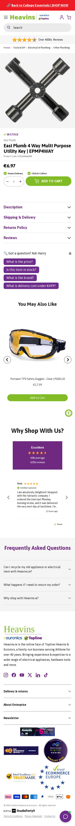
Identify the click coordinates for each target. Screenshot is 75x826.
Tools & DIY (19, 47)
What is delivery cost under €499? (31, 286)
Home (7, 47)
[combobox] (37, 27)
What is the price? (19, 262)
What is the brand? (20, 278)
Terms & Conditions (13, 816)
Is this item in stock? (21, 270)
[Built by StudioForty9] (19, 812)
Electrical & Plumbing (39, 47)
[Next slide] (67, 359)
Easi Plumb (10, 140)
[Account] (61, 17)
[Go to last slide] (7, 359)
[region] (37, 497)
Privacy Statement (33, 816)
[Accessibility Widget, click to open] (68, 413)
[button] (8, 497)
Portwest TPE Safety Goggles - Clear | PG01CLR (37, 378)
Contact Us (49, 816)
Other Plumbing (61, 47)
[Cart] (69, 17)
